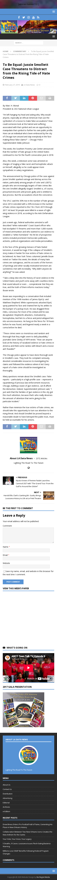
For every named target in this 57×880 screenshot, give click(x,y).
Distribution (7, 793)
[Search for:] (28, 42)
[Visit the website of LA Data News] (29, 467)
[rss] (38, 17)
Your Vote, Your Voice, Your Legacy (17, 839)
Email (5, 555)
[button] (53, 11)
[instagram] (28, 17)
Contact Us (7, 789)
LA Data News (29, 85)
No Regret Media (43, 877)
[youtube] (33, 17)
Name (6, 546)
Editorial (6, 802)
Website (6, 563)
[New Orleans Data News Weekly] (28, 32)
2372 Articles (41, 458)
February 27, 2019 (12, 85)
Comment (7, 525)
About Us (6, 785)
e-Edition (6, 811)
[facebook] (18, 17)
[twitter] (23, 17)
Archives (6, 807)
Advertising (7, 798)
